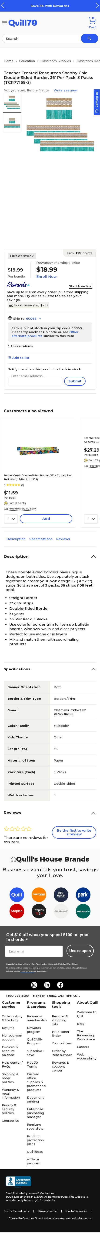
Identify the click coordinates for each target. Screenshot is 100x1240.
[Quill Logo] (22, 22)
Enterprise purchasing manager (35, 1113)
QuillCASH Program (35, 1041)
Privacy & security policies (9, 1109)
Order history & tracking (12, 1018)
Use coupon (80, 951)
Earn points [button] (79, 253)
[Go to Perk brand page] (83, 895)
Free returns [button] (23, 346)
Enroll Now (46, 276)
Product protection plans (35, 1140)
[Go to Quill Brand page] (17, 895)
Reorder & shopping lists (60, 1020)
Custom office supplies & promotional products (36, 1082)
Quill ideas (35, 1151)
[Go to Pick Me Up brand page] (61, 895)
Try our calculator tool (43, 296)
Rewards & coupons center (60, 1066)
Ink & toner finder (60, 1033)
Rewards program (34, 1030)
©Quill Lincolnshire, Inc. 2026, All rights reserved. (37, 1196)
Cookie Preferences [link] (21, 1218)
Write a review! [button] (65, 90)
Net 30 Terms (32, 1064)
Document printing (35, 1099)
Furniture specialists (35, 1126)
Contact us (10, 1120)
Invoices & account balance (10, 1051)
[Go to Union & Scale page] (61, 912)
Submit (74, 381)
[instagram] (34, 985)
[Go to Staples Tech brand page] (39, 912)
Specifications (41, 539)
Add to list (20, 357)
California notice (76, 1211)
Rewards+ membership (37, 1018)
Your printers (62, 1043)
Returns (8, 1028)
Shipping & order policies (10, 1078)
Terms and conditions (44, 964)
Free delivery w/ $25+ (31, 305)
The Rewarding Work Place (86, 1035)
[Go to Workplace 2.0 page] (83, 912)
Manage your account (12, 1037)
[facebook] (60, 985)
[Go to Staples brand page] (17, 912)
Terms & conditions (16, 1211)
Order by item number (62, 1053)
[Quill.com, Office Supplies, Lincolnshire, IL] (18, 1182)
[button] (97, 5)
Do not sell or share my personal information (63, 1218)
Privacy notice (47, 1211)
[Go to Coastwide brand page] (39, 895)
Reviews (63, 539)
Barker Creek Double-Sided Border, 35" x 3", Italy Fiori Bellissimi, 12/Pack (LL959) (38, 477)
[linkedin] (47, 985)
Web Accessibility (86, 1056)
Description (16, 539)
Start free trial (80, 286)
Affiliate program (33, 1161)
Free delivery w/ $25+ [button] (22, 508)
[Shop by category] (4, 22)
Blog (80, 1023)
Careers (83, 1047)
